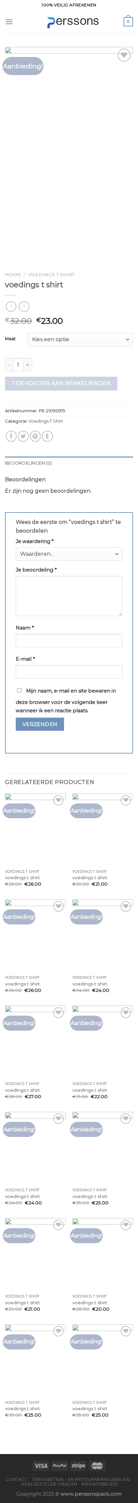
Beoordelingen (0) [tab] (28, 463)
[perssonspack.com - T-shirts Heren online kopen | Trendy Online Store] (69, 22)
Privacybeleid (100, 1484)
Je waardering (35, 541)
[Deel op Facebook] (11, 436)
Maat (10, 339)
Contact (16, 1479)
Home (13, 274)
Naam (25, 628)
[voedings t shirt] (35, 829)
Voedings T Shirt (51, 274)
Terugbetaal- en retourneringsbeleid (81, 1479)
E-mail (25, 659)
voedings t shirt (22, 877)
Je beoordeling (36, 570)
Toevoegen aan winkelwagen (61, 383)
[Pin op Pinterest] (35, 436)
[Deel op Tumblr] (47, 436)
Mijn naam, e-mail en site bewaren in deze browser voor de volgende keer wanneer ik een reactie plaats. (66, 701)
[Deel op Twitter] (23, 436)
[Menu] (9, 21)
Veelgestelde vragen (49, 1484)
